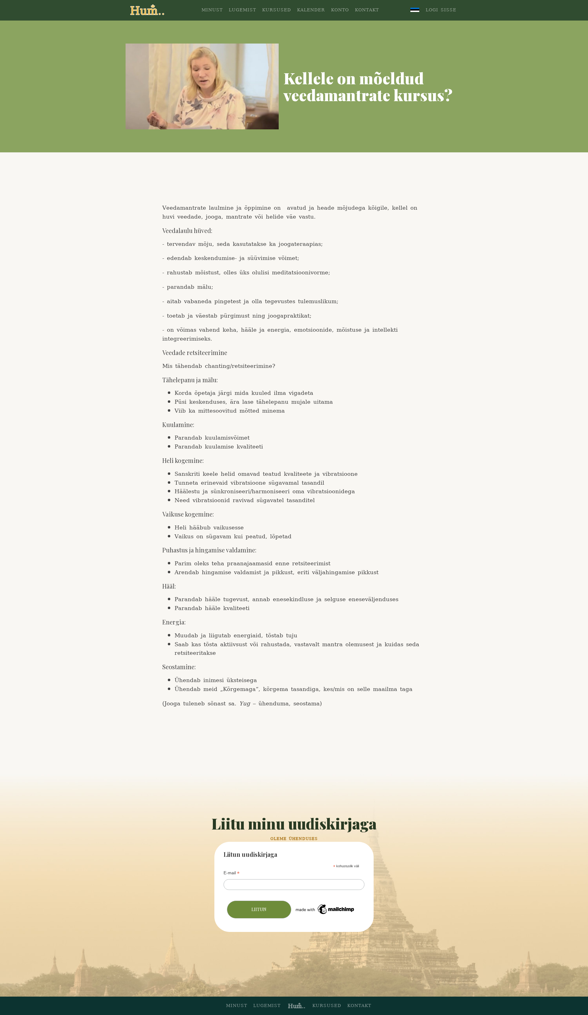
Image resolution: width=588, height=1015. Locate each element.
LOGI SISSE (441, 10)
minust (236, 1006)
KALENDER (311, 10)
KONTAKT (367, 10)
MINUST (212, 10)
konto (340, 10)
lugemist (267, 1006)
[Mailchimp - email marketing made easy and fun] (325, 914)
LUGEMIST (242, 10)
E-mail (231, 873)
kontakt (359, 1006)
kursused (326, 1006)
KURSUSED (276, 10)
